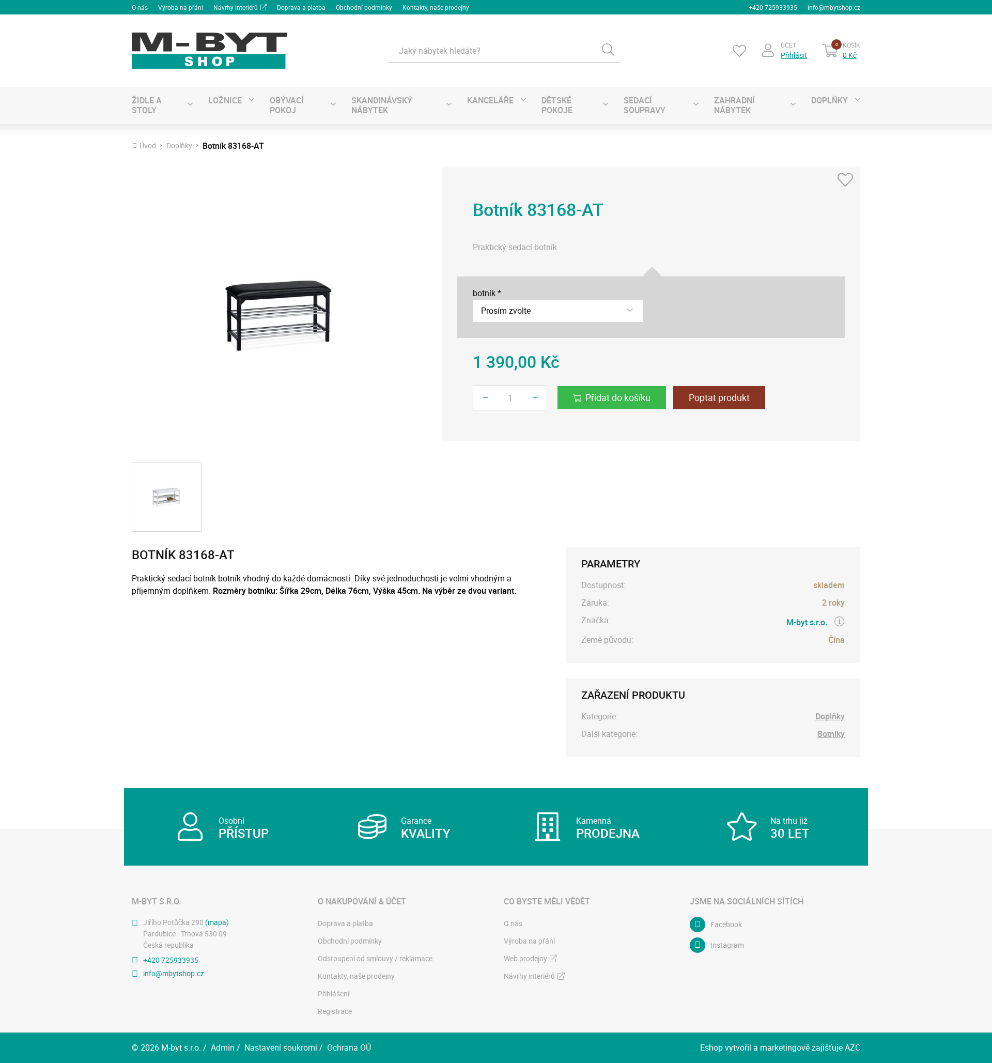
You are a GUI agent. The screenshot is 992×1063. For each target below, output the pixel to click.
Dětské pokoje (556, 105)
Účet (788, 45)
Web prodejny (525, 958)
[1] (608, 50)
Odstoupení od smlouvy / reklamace (375, 958)
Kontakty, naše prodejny (435, 7)
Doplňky (829, 100)
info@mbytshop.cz (834, 7)
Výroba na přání (180, 7)
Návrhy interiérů (235, 7)
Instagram (727, 945)
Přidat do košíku (617, 397)
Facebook (726, 924)
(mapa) (217, 922)
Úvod (148, 146)
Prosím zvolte (506, 310)
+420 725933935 (773, 7)
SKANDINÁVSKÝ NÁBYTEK (381, 105)
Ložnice (225, 100)
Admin (223, 1047)
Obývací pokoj (287, 105)
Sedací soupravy (644, 105)
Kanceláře (490, 100)
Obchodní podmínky (364, 7)
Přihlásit (794, 55)
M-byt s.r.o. (806, 622)
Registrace (335, 1011)
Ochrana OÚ (349, 1047)
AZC (852, 1047)
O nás (140, 7)
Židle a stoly (147, 105)
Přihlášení (333, 993)
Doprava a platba (301, 7)
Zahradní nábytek (734, 105)
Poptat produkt (719, 397)
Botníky (831, 734)
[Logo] (209, 51)
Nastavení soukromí (280, 1047)
